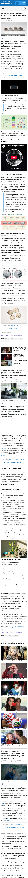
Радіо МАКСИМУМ (11, 332)
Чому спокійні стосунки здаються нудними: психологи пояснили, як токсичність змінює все (13, 825)
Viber (21, 336)
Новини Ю (4, 455)
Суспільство (5, 341)
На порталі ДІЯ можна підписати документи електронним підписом (12, 75)
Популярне (8, 635)
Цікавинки (16, 635)
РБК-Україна (6, 820)
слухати (22, 3)
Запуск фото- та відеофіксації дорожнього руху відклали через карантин (11, 326)
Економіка (13, 338)
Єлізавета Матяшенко (19, 380)
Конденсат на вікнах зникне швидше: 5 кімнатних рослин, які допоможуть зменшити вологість (14, 461)
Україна (7, 338)
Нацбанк (20, 338)
